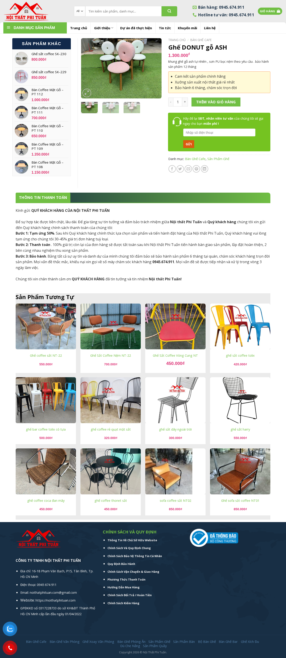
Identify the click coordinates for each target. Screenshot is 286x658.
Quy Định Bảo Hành (121, 564)
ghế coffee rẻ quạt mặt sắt (111, 429)
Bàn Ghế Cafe (201, 40)
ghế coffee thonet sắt (111, 501)
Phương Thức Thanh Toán (126, 579)
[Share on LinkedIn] (204, 169)
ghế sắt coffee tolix (240, 356)
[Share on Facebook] (172, 169)
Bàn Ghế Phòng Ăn (131, 641)
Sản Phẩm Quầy (155, 645)
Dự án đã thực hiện (136, 28)
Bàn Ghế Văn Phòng (65, 641)
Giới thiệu (102, 28)
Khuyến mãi (187, 28)
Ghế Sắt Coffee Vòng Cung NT (175, 356)
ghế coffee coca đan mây (46, 501)
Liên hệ (210, 28)
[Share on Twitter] (180, 169)
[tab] (43, 198)
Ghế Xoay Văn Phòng (98, 641)
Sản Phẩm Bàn (184, 641)
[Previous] (88, 68)
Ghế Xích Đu (250, 641)
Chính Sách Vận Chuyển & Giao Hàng (133, 572)
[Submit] (169, 11)
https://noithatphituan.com (56, 600)
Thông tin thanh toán (43, 197)
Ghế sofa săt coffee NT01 (240, 501)
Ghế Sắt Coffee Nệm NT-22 (110, 356)
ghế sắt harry (240, 429)
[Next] (154, 68)
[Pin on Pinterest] (196, 169)
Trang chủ (78, 28)
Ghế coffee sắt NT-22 (46, 356)
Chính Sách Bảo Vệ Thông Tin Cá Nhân (134, 556)
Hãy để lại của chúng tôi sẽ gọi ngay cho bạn (223, 120)
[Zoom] (86, 93)
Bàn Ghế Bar (228, 641)
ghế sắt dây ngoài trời (175, 429)
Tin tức (165, 28)
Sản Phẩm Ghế (218, 158)
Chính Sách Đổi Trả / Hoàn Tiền (129, 595)
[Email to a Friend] (188, 169)
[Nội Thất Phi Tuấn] (35, 11)
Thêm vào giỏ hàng (216, 102)
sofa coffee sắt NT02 (175, 501)
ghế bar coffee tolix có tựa (46, 429)
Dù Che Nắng (130, 645)
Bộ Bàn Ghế (207, 641)
